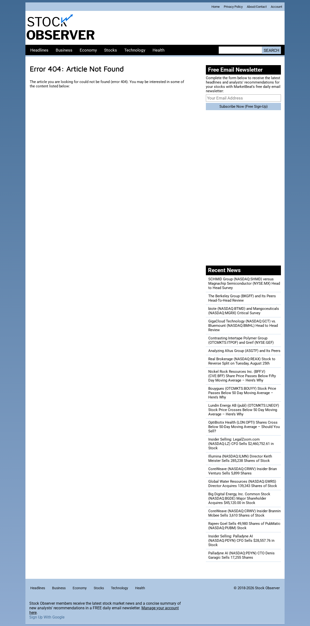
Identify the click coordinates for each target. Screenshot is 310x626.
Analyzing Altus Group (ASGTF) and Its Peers (244, 351)
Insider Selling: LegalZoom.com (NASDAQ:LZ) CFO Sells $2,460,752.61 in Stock (241, 443)
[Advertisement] (190, 27)
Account (276, 6)
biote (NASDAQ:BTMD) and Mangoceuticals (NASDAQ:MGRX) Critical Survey (243, 310)
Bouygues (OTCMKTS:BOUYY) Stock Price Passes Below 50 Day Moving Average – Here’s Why (242, 392)
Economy (88, 50)
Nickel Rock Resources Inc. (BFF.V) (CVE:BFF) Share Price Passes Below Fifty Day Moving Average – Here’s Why (242, 375)
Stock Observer (267, 588)
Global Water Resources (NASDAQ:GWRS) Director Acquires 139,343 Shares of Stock (242, 483)
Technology (134, 50)
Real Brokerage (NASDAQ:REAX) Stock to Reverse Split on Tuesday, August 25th (241, 361)
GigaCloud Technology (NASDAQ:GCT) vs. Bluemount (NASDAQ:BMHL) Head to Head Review (243, 325)
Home (215, 6)
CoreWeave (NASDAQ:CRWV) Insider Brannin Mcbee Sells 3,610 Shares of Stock (244, 513)
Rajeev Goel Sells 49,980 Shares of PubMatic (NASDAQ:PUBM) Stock (244, 525)
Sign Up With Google (46, 617)
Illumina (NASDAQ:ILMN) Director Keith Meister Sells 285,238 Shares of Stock (240, 458)
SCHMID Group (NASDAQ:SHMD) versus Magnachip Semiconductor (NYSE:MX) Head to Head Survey (244, 283)
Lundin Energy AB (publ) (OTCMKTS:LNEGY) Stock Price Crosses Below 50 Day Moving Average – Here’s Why (243, 409)
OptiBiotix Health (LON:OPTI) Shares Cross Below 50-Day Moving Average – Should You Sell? (244, 426)
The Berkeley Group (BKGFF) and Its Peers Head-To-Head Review (242, 298)
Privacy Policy (233, 6)
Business (64, 50)
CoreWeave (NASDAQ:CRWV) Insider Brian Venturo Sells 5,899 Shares (242, 471)
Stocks (110, 50)
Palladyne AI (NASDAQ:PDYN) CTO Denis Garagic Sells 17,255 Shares (241, 555)
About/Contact (257, 6)
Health (158, 50)
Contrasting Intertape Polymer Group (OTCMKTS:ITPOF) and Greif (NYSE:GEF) (241, 340)
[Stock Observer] (60, 27)
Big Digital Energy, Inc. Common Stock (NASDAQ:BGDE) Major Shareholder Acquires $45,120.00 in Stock (239, 498)
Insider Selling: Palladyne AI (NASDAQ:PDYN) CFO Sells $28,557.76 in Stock (241, 540)
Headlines (39, 50)
